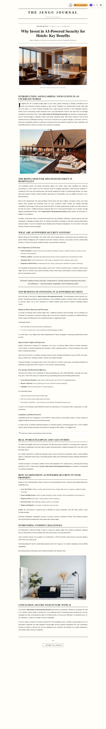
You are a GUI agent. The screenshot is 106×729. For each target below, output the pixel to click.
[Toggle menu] (101, 5)
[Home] (70, 5)
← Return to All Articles (53, 645)
